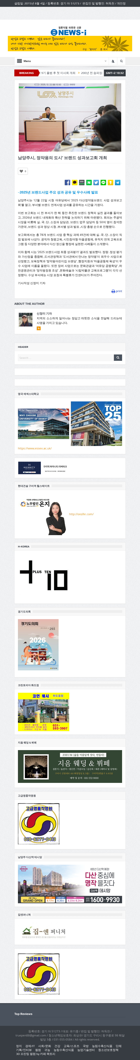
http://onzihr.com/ (81, 514)
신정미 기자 (44, 313)
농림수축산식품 (102, 1046)
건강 (57, 1046)
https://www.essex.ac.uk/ (35, 448)
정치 (19, 1046)
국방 (86, 1046)
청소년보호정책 (108, 1050)
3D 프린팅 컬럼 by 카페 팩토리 (35, 1054)
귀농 (47, 1050)
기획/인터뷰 (24, 1050)
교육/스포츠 (71, 1046)
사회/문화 (44, 1046)
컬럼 (38, 1050)
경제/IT (30, 1046)
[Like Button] (21, 171)
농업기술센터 (86, 1050)
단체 (119, 1046)
